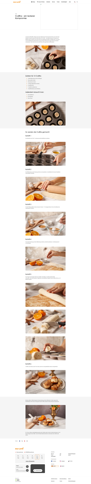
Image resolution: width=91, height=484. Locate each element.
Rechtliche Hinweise (54, 478)
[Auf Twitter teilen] (22, 441)
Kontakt (69, 478)
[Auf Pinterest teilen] (25, 441)
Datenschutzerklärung (63, 478)
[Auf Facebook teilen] (20, 441)
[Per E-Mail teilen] (27, 441)
